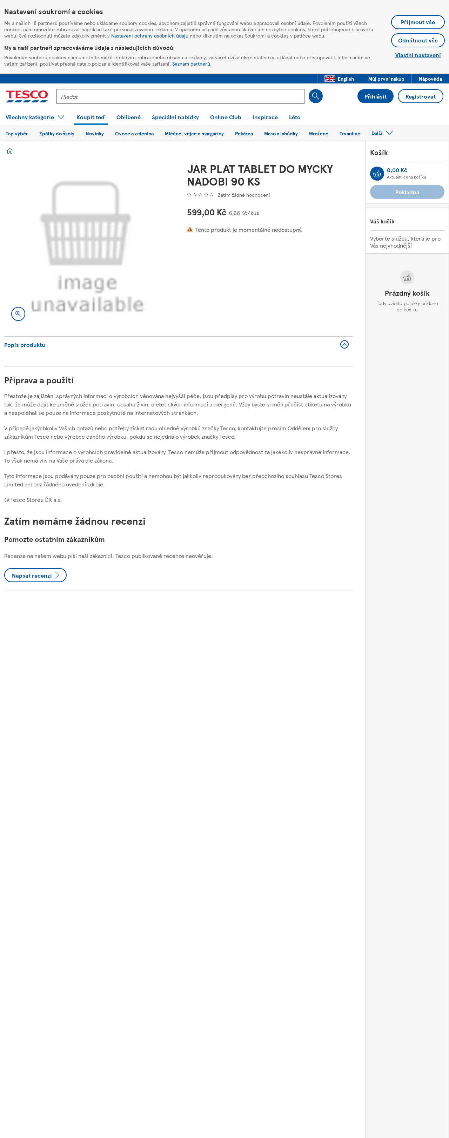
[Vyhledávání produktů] (316, 96)
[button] (339, 78)
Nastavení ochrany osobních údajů (149, 35)
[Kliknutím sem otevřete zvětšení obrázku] (18, 314)
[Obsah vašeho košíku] (377, 174)
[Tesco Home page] (27, 96)
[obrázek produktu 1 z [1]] (87, 245)
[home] (9, 150)
